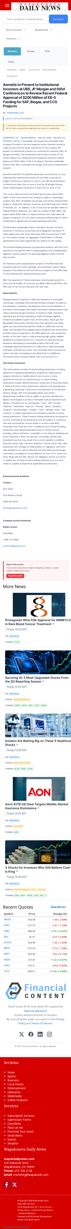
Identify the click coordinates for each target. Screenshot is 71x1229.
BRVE (23, 769)
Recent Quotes (14, 29)
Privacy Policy (23, 1210)
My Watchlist (41, 29)
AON (16, 832)
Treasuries (12, 75)
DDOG (24, 705)
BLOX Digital (34, 1219)
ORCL (7, 965)
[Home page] (39, 6)
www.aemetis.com (49, 356)
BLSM (16, 769)
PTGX (16, 642)
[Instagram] (49, 1034)
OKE (36, 895)
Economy (41, 889)
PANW (44, 705)
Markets (12, 51)
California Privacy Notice (42, 1210)
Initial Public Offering (22, 763)
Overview (12, 69)
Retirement (18, 826)
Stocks (31, 51)
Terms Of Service (41, 1023)
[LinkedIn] (40, 1034)
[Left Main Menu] (7, 5)
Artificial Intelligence (22, 699)
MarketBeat (14, 636)
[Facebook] (31, 1034)
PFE (41, 895)
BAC (6, 936)
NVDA (29, 895)
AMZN (7, 919)
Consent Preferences (16, 1227)
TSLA (6, 971)
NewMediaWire (28, 137)
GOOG (7, 942)
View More (57, 907)
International (49, 69)
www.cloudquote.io (35, 1011)
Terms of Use (45, 1207)
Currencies (34, 69)
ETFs (47, 51)
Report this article (15, 576)
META (7, 948)
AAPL (7, 925)
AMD (6, 931)
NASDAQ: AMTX (11, 141)
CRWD (17, 705)
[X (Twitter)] (22, 1034)
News (22, 69)
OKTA (37, 705)
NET (31, 705)
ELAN (30, 769)
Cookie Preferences (27, 1213)
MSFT (23, 895)
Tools (11, 61)
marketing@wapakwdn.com (31, 1175)
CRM (16, 895)
